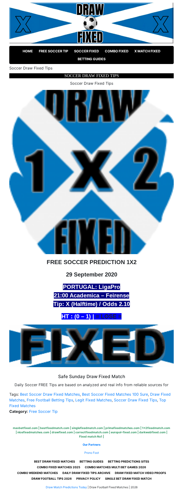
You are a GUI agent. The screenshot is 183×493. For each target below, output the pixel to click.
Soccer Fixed (86, 51)
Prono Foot (91, 452)
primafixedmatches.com (122, 428)
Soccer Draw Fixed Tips (135, 400)
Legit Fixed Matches (93, 400)
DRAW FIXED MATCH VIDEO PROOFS (140, 473)
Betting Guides (92, 59)
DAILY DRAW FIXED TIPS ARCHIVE (86, 473)
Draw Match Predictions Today (66, 487)
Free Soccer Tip (53, 51)
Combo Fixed (116, 51)
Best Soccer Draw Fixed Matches (50, 394)
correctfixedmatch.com (91, 432)
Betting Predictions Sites (128, 461)
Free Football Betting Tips (50, 400)
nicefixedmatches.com (33, 432)
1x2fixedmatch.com (156, 428)
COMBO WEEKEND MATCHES (37, 473)
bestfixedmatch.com (54, 428)
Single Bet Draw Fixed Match (128, 478)
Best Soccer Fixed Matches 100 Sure (115, 394)
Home (28, 51)
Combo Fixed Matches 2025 (58, 467)
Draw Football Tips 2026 (51, 478)
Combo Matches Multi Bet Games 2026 (115, 467)
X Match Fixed (147, 51)
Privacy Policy (88, 478)
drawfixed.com (62, 432)
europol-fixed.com (124, 432)
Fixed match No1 (90, 436)
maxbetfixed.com (25, 428)
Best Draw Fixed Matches (54, 461)
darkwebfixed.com (152, 432)
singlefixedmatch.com (87, 428)
